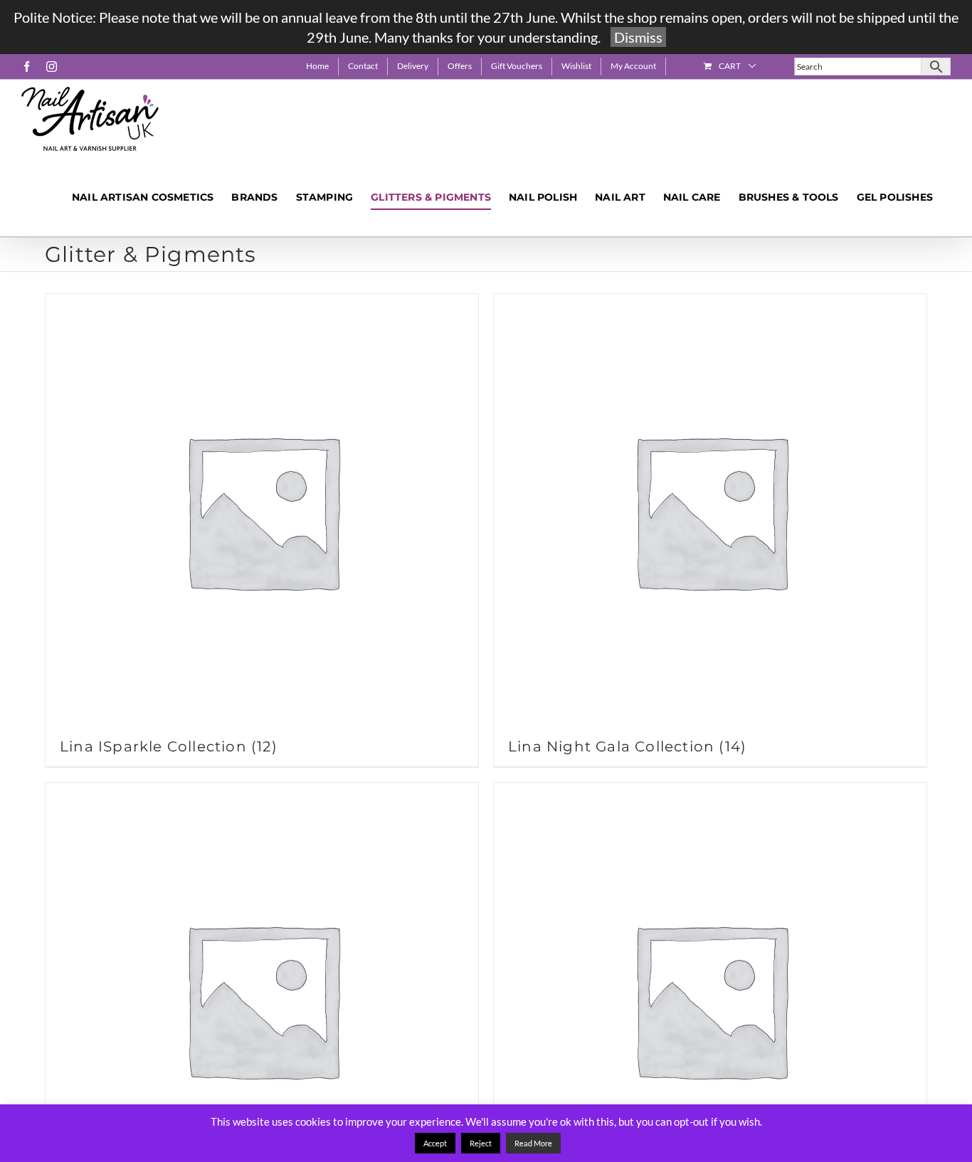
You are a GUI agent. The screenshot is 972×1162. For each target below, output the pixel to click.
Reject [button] (481, 1143)
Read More (533, 1143)
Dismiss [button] (638, 37)
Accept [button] (435, 1143)
